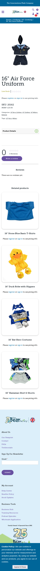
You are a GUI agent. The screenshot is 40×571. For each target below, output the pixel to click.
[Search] (33, 10)
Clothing (16, 20)
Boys (10, 118)
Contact (5, 441)
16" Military (34, 112)
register (10, 98)
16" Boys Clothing (16, 112)
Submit (8, 472)
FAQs (4, 444)
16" (7, 118)
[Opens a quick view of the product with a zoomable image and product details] (20, 210)
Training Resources (10, 513)
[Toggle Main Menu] (7, 12)
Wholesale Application (11, 520)
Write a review (14, 159)
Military (14, 118)
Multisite (4, 115)
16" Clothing (27, 20)
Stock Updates (8, 498)
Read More (14, 562)
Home (8, 20)
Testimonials (7, 448)
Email (5, 459)
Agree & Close (20, 567)
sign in (19, 98)
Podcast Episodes (9, 516)
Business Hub (7, 509)
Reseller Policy (8, 494)
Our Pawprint (7, 437)
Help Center (7, 491)
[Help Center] (37, 10)
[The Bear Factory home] (19, 12)
